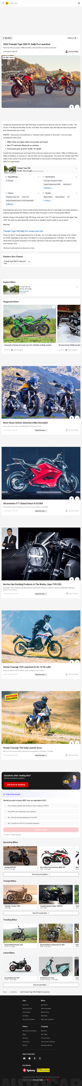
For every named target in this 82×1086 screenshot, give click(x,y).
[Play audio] (71, 107)
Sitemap (25, 1038)
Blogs (24, 1034)
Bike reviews (45, 1012)
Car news (25, 1016)
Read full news (40, 430)
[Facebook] (34, 1058)
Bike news (44, 1016)
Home (5, 992)
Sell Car (24, 1045)
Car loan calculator (28, 1019)
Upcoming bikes (46, 1008)
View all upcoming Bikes (40, 874)
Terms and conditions (48, 1042)
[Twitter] (40, 1058)
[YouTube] (24, 1058)
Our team (44, 1034)
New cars (25, 1005)
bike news (13, 992)
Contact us (25, 1042)
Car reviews (26, 1012)
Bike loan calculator (47, 1019)
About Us (44, 1031)
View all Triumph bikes (39, 913)
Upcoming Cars (27, 1008)
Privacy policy (45, 1038)
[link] (20, 856)
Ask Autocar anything (29, 1031)
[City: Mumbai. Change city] (79, 3)
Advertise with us (46, 1045)
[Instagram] (29, 1058)
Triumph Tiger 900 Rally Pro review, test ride (23, 231)
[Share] (77, 107)
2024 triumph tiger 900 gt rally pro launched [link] (34, 992)
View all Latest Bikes (39, 985)
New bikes (44, 1005)
